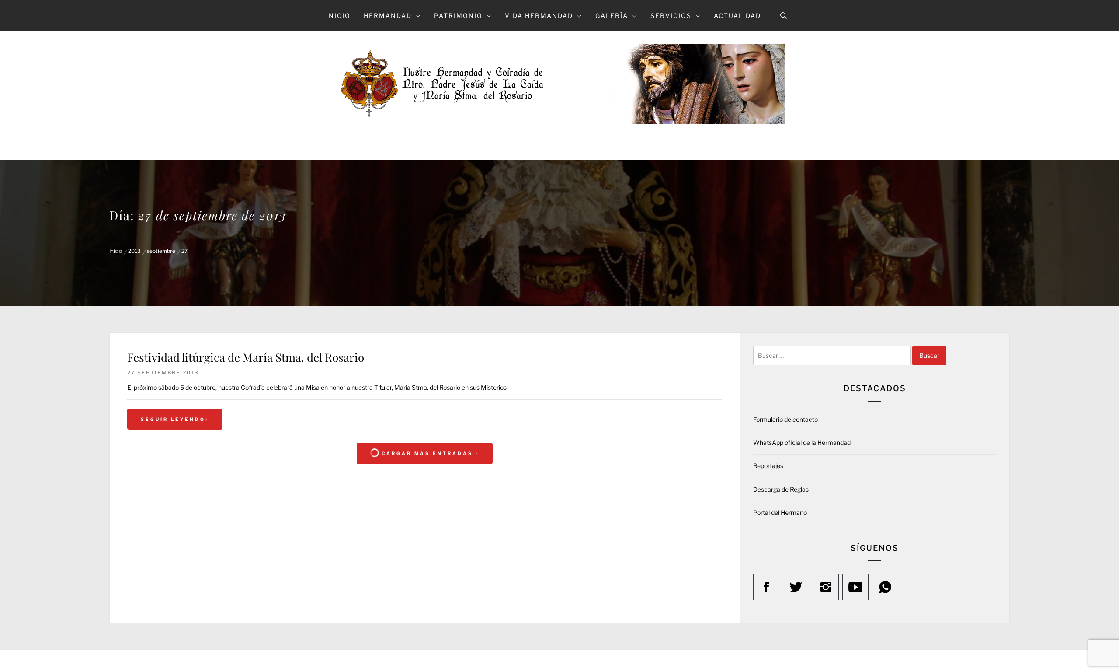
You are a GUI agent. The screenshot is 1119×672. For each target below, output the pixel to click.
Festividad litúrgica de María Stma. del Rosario (245, 357)
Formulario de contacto (785, 419)
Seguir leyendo (173, 419)
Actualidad (737, 15)
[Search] (783, 16)
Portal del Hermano (780, 512)
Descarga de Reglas (781, 489)
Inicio (338, 15)
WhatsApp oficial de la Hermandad (802, 442)
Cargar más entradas (427, 453)
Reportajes (768, 465)
